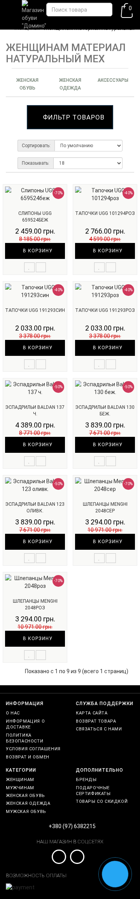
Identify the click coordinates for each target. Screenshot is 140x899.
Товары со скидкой (102, 801)
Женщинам (20, 779)
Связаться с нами (99, 729)
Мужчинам (20, 787)
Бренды (86, 779)
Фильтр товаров (74, 117)
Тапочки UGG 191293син (35, 310)
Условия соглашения (33, 748)
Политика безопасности (24, 738)
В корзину (36, 250)
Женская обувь (27, 84)
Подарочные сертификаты (93, 790)
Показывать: (35, 163)
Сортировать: (36, 145)
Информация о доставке (25, 724)
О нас (13, 713)
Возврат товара (96, 721)
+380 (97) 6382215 (72, 826)
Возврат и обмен (27, 757)
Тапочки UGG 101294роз (105, 213)
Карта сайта (92, 713)
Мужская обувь (26, 811)
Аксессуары (113, 80)
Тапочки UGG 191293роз (105, 310)
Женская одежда (70, 84)
